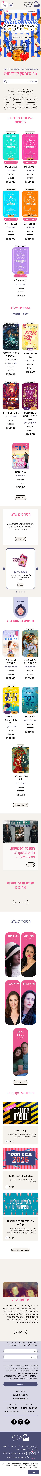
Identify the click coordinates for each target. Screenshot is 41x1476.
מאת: (30, 170)
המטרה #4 (11, 223)
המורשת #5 (20, 280)
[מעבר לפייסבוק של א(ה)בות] (27, 1422)
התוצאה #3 (30, 223)
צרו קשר (12, 1404)
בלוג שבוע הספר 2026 (20, 1175)
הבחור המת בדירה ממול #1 (11, 720)
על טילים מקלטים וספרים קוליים (20, 1222)
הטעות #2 (11, 166)
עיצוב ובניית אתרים (12, 1458)
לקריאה (11, 1141)
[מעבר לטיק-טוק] (14, 1422)
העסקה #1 (30, 166)
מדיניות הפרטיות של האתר (27, 1373)
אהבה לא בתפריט (11, 661)
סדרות (29, 1404)
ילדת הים (30, 716)
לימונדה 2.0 (21, 1458)
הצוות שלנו (12, 1408)
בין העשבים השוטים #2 (30, 661)
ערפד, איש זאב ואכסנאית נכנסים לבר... (11, 356)
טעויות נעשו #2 (30, 354)
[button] (11, 5)
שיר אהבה (20, 472)
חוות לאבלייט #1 (20, 777)
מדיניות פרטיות (16, 1446)
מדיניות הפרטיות (26, 1467)
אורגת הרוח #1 (11, 412)
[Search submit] (7, 11)
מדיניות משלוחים (12, 1411)
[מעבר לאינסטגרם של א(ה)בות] (20, 1422)
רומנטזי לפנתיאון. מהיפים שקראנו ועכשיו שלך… (22, 852)
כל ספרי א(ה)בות (20, 1395)
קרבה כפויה (20, 1130)
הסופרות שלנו (29, 1411)
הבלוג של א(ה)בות (29, 1408)
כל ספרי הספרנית (20, 1398)
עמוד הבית (20, 1391)
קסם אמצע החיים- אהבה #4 (30, 416)
